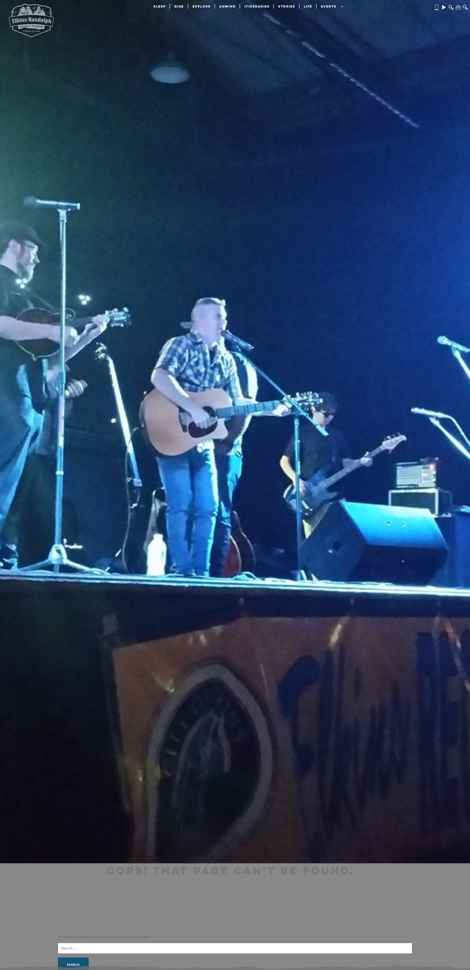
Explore (202, 6)
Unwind (227, 6)
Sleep (159, 6)
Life (308, 6)
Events (329, 6)
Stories (286, 6)
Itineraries (257, 6)
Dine (179, 6)
